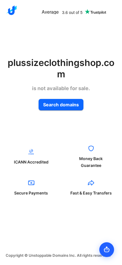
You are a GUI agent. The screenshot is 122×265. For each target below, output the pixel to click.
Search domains (61, 104)
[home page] (11, 10)
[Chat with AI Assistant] (106, 249)
